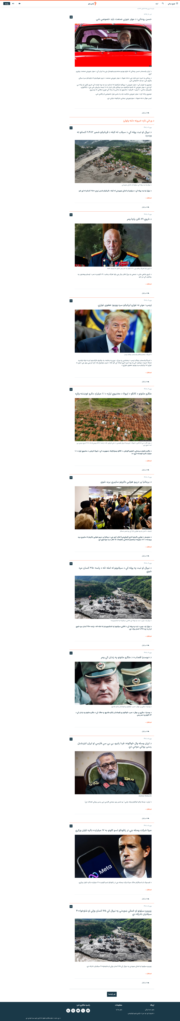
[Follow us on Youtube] (78, 1011)
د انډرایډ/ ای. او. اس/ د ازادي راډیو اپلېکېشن (141, 1013)
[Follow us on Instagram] (73, 1011)
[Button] (145, 113)
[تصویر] (19, 3)
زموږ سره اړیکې (149, 1010)
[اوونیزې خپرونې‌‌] (13, 3)
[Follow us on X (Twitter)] (83, 1011)
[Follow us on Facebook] (88, 1011)
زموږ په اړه (119, 1010)
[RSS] (68, 1011)
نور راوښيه (111, 994)
